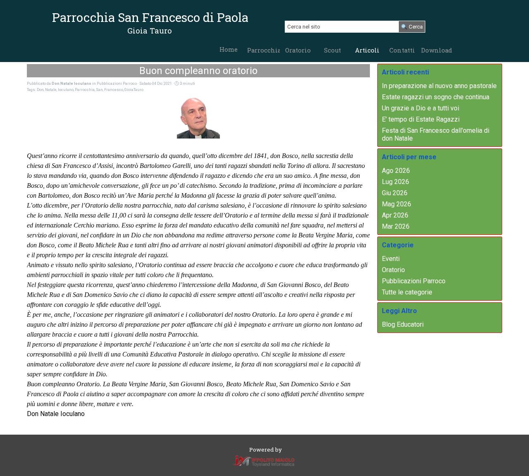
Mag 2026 (396, 204)
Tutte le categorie (407, 292)
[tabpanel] (149, 30)
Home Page (228, 53)
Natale (51, 89)
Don (40, 89)
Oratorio (298, 50)
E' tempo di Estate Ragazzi (421, 119)
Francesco (113, 89)
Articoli (367, 50)
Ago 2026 (396, 171)
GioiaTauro (133, 89)
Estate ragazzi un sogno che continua (435, 97)
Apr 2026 (395, 215)
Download (436, 50)
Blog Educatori (403, 324)
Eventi (391, 259)
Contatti (402, 50)
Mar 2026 (396, 226)
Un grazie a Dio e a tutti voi (420, 108)
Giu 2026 (394, 193)
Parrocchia (264, 50)
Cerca (416, 27)
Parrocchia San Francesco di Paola (150, 17)
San (99, 89)
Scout (332, 50)
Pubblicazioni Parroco (414, 281)
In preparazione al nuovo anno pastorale (439, 86)
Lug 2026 (395, 182)
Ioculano (66, 89)
